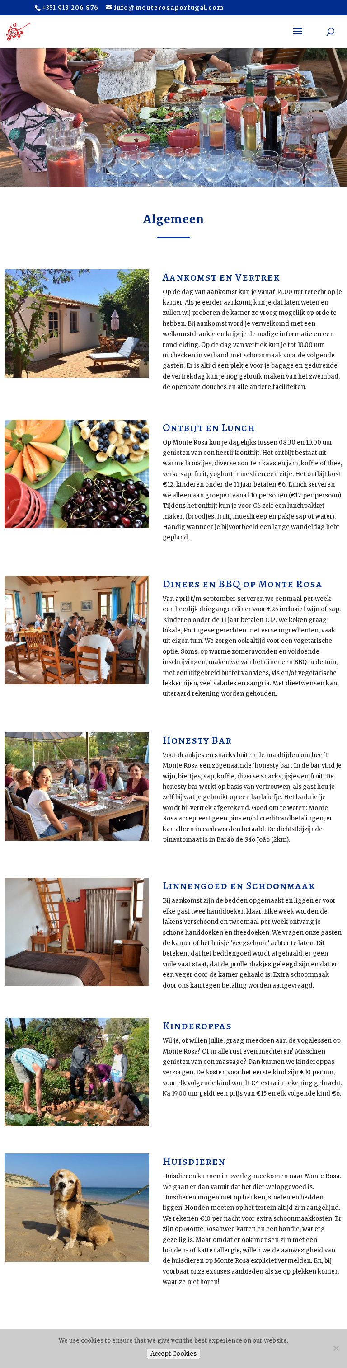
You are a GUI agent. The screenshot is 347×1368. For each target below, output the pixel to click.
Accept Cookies (173, 1354)
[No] (335, 1348)
